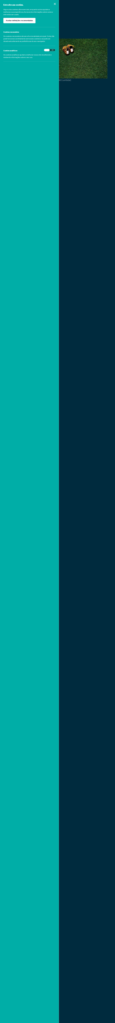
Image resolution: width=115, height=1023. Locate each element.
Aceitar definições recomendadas (19, 21)
